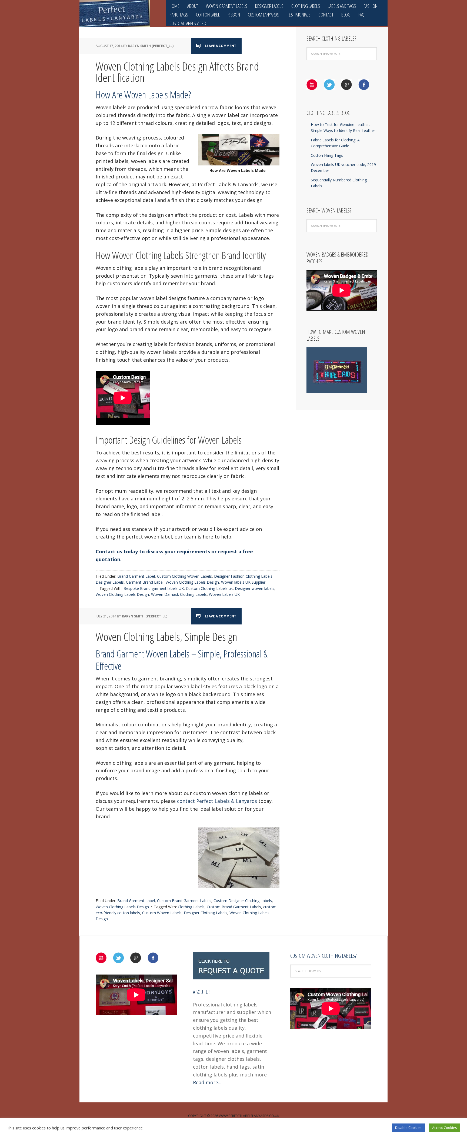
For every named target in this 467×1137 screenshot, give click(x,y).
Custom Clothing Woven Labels (184, 576)
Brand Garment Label (136, 576)
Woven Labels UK (224, 594)
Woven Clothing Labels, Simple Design (166, 636)
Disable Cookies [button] (408, 1127)
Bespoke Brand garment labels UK (154, 588)
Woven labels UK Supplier (243, 582)
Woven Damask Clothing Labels (179, 594)
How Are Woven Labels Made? (143, 94)
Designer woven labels (254, 588)
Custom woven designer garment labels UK (114, 13)
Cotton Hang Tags (327, 155)
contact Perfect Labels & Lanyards (217, 801)
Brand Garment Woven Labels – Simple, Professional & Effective (182, 660)
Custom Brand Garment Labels (184, 900)
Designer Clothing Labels (205, 912)
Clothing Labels (191, 906)
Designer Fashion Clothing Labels (243, 576)
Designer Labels (110, 582)
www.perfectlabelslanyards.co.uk (249, 1115)
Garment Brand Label (145, 582)
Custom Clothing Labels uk (209, 588)
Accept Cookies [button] (444, 1127)
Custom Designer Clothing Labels (243, 900)
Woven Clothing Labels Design (192, 582)
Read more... (207, 1082)
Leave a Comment (220, 46)
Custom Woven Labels (162, 912)
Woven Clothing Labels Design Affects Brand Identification (177, 71)
